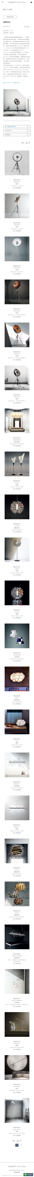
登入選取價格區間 (10, 126)
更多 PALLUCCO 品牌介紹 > (11, 82)
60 (29, 142)
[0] (30, 2)
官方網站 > (27, 26)
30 (27, 142)
